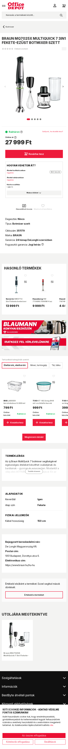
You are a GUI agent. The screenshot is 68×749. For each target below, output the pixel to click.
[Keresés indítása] (61, 15)
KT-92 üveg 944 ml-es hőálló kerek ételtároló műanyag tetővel (43, 404)
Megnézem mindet (34, 437)
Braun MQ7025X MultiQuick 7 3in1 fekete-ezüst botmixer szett (16, 655)
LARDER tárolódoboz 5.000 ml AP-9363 (14, 403)
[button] (63, 86)
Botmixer (10, 27)
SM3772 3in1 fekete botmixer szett (16, 301)
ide (51, 725)
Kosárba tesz (36, 154)
